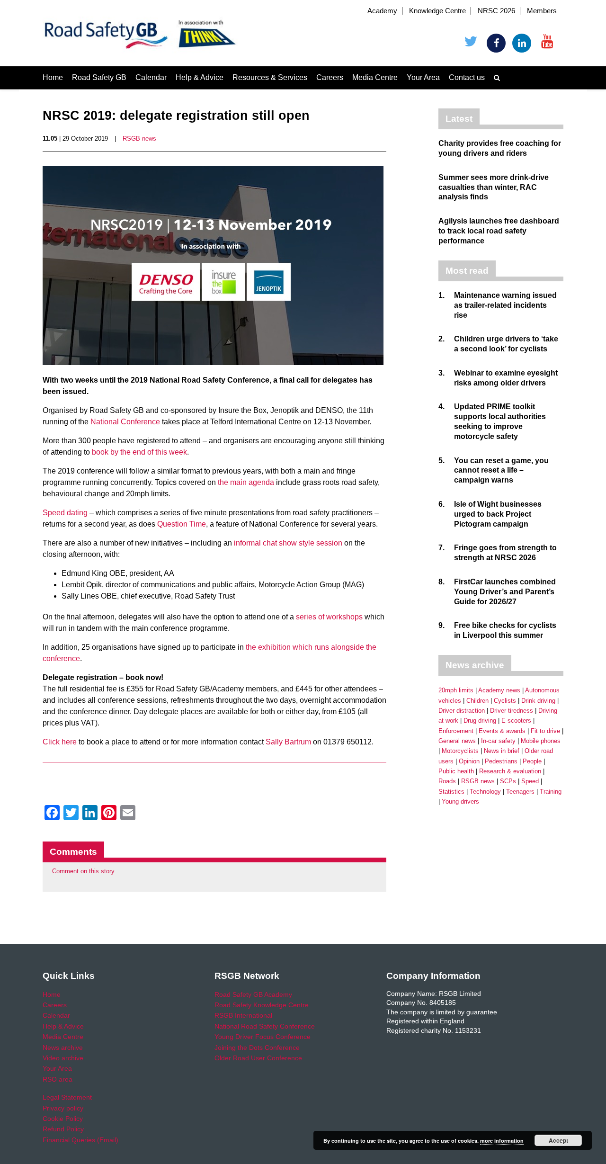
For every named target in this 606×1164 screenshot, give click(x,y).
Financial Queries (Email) (80, 1140)
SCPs (508, 781)
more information (502, 1140)
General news (457, 740)
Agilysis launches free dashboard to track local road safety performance (498, 231)
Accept (558, 1140)
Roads (447, 781)
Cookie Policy (63, 1118)
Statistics (451, 791)
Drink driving (538, 700)
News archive (63, 1047)
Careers (329, 77)
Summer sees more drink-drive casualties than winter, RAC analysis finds (493, 187)
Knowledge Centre (437, 11)
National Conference (125, 422)
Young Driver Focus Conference (262, 1036)
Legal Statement (67, 1097)
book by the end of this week (139, 452)
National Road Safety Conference (264, 1026)
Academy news (499, 690)
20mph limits (455, 690)
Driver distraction (461, 710)
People (532, 761)
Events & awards (502, 730)
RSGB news (139, 138)
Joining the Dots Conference (257, 1047)
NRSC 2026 (496, 11)
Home (53, 77)
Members (542, 11)
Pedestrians (501, 761)
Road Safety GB (99, 77)
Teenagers (520, 791)
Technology (485, 791)
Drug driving (479, 720)
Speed (530, 781)
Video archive (63, 1058)
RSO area (57, 1079)
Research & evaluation (510, 771)
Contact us (467, 77)
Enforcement (455, 730)
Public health (456, 771)
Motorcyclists (460, 750)
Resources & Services (269, 77)
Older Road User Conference (258, 1058)
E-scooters (516, 720)
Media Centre (375, 77)
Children (477, 700)
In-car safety (498, 740)
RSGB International (243, 1015)
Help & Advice (199, 77)
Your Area (423, 77)
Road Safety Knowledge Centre (261, 1005)
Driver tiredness (511, 710)
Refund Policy (63, 1129)
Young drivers (460, 801)
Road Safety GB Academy (253, 994)
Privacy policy (63, 1108)
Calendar (151, 77)
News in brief (501, 750)
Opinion (469, 761)
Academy (382, 11)
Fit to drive (545, 730)
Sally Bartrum (288, 742)
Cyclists (505, 700)
